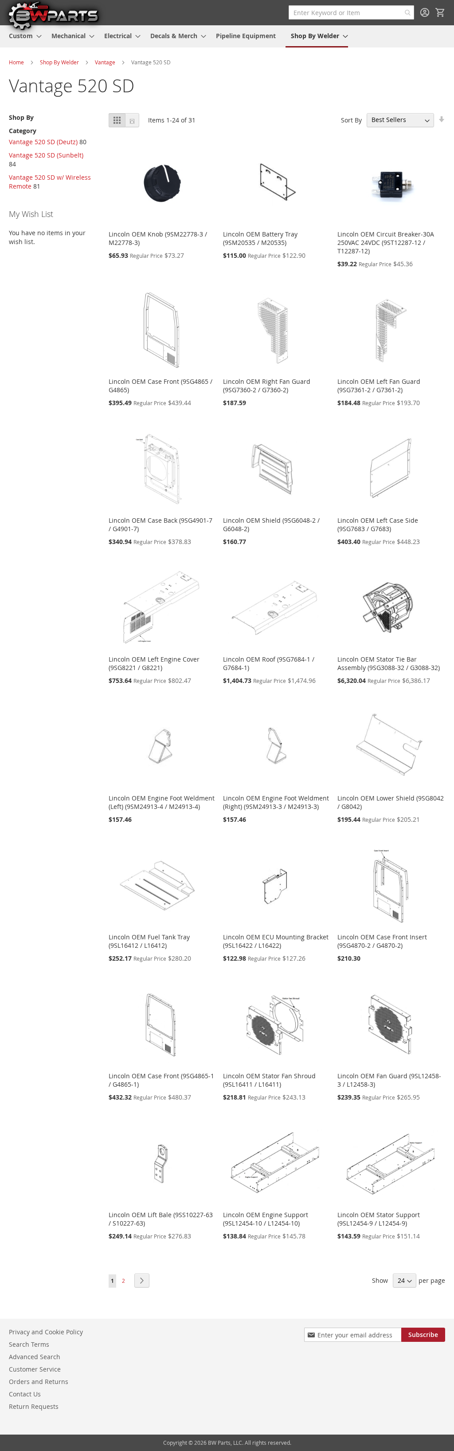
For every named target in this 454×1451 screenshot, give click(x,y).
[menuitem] (23, 35)
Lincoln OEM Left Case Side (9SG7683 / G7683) (377, 524)
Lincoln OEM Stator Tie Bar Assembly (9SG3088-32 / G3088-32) (388, 663)
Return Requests (34, 1406)
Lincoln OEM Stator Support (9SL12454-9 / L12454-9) (378, 1218)
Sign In (425, 12)
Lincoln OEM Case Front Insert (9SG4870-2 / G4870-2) (382, 941)
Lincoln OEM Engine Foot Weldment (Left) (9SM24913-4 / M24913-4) (162, 802)
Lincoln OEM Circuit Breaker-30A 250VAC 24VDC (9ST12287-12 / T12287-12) (385, 242)
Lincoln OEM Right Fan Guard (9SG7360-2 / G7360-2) (266, 385)
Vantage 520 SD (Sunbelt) (46, 155)
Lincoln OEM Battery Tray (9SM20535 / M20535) (260, 238)
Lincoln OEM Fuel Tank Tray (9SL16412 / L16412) (149, 941)
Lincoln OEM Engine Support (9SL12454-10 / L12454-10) (265, 1218)
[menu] (227, 36)
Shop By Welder (59, 62)
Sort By (351, 119)
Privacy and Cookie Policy (46, 1332)
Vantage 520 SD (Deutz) (43, 142)
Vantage (105, 62)
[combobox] (351, 12)
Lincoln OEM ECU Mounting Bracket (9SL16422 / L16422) (276, 941)
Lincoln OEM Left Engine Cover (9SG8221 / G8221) (154, 663)
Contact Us (25, 1394)
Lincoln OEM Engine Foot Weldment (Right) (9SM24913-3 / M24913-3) (276, 802)
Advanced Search (34, 1356)
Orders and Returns (38, 1381)
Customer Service (35, 1369)
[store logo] (53, 15)
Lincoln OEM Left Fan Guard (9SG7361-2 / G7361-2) (378, 385)
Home (16, 62)
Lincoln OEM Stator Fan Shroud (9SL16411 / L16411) (269, 1080)
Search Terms (29, 1344)
